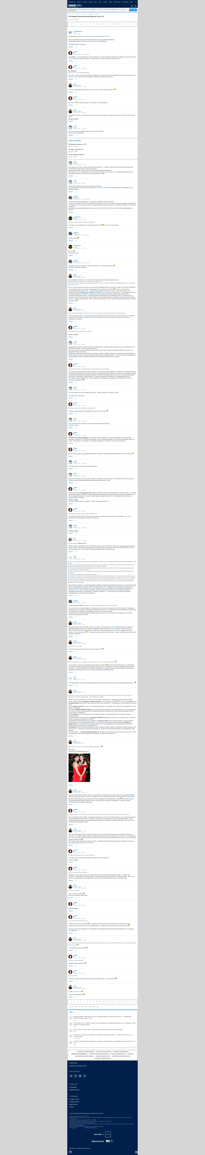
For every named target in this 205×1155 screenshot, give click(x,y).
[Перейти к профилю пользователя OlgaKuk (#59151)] (70, 53)
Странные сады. (73, 425)
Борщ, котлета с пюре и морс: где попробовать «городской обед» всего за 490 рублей (98, 1029)
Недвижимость (72, 1)
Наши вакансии (73, 1104)
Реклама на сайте (74, 1099)
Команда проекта (74, 1101)
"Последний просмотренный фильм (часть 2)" (96, 36)
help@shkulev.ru (80, 1127)
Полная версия (73, 1063)
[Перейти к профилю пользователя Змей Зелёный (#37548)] (70, 218)
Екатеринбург (73, 1087)
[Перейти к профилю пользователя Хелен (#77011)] (70, 85)
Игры (131, 1)
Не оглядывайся (115, 628)
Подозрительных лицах (75, 590)
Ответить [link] (70, 46)
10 (100, 24)
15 (116, 24)
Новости (85, 1)
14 (113, 24)
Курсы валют (117, 1)
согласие (121, 9)
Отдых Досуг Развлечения (81, 13)
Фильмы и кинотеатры (94, 13)
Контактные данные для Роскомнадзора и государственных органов (86, 1113)
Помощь (71, 1107)
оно (72, 251)
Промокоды (126, 1)
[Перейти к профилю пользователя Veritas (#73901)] (70, 127)
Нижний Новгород (74, 1089)
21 (130, 24)
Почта (99, 1)
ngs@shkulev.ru (88, 1125)
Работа (79, 1)
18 (125, 24)
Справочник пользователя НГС (78, 1066)
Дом (95, 1)
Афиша (110, 1)
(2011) (92, 292)
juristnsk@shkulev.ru (108, 1126)
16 (119, 24)
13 (109, 24)
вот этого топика (101, 187)
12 (106, 24)
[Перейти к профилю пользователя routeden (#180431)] (70, 198)
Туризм (105, 1)
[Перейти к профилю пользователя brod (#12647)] (70, 539)
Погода (91, 1)
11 (103, 24)
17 (122, 24)
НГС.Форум (70, 13)
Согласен (133, 10)
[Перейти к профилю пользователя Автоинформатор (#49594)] (70, 33)
